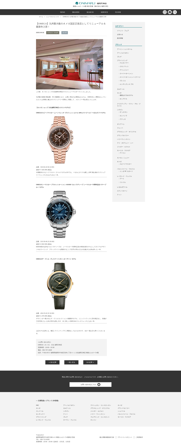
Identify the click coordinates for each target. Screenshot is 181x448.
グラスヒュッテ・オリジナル (126, 131)
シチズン (120, 110)
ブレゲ (119, 57)
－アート (121, 178)
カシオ (119, 93)
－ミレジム (122, 182)
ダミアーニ (120, 124)
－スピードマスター (125, 164)
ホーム (41, 16)
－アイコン (122, 153)
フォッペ (120, 128)
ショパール (121, 411)
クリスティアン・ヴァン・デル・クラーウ (129, 105)
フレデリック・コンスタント (100, 417)
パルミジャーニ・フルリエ (126, 169)
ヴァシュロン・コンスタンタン (100, 405)
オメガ (119, 161)
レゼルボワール (122, 187)
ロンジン (93, 420)
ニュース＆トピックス (52, 16)
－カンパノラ (122, 115)
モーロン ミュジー (123, 158)
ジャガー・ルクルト (123, 147)
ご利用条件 (139, 437)
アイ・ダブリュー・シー (125, 143)
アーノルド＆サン (123, 53)
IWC (37, 405)
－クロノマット (123, 66)
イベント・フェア (123, 30)
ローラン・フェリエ (69, 420)
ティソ (119, 194)
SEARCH (90, 12)
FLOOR (118, 12)
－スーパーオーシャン (125, 73)
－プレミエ (122, 80)
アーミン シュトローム (124, 49)
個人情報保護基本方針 (107, 437)
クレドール (39, 411)
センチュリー (40, 414)
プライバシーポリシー (125, 437)
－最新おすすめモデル (125, 95)
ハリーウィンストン (123, 139)
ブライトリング (122, 60)
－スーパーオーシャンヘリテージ (129, 77)
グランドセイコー (123, 135)
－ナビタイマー (123, 63)
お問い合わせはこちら (88, 384)
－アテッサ (122, 119)
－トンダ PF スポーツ (125, 171)
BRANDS (75, 12)
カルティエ (120, 89)
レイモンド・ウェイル (124, 176)
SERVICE (104, 12)
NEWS (62, 12)
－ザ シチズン (123, 112)
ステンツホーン (122, 191)
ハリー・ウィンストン (97, 414)
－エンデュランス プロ (125, 84)
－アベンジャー (123, 70)
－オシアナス (122, 99)
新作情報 (120, 38)
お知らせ (120, 34)
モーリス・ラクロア (123, 150)
